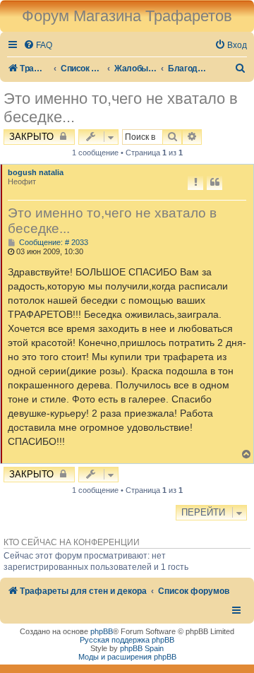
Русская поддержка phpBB (127, 640)
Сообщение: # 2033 (52, 242)
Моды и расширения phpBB (127, 657)
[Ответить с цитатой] (214, 183)
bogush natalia (36, 172)
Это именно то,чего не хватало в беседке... (121, 108)
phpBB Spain (142, 648)
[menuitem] (37, 45)
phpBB (101, 631)
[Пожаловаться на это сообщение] (195, 183)
